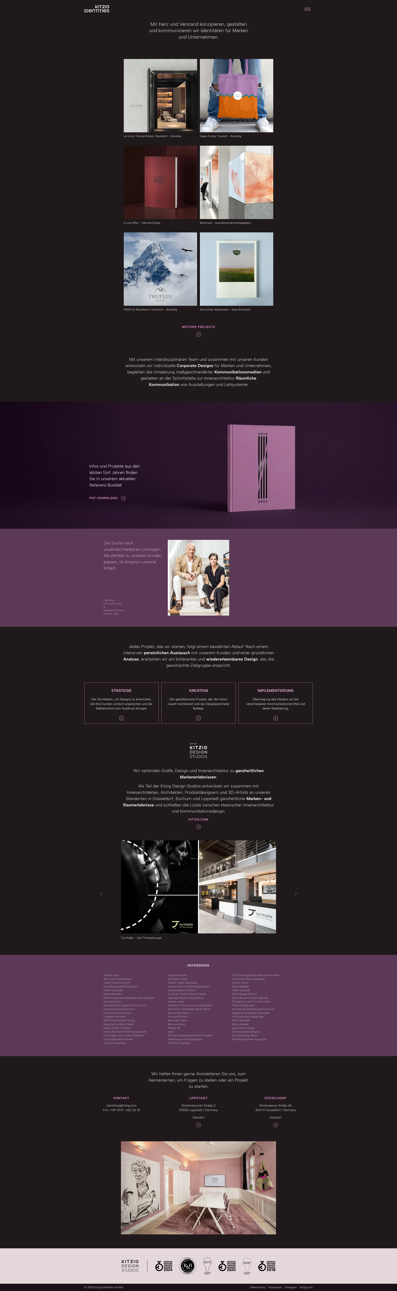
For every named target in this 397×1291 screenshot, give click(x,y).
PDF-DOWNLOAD (103, 498)
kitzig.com (306, 1287)
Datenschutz (257, 1287)
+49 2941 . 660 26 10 (125, 1110)
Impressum (275, 1287)
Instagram (291, 1287)
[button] (101, 893)
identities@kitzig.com (121, 1105)
